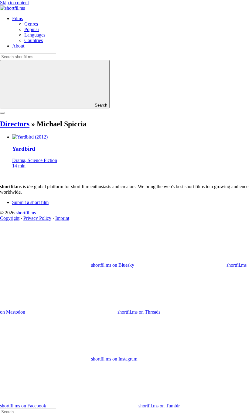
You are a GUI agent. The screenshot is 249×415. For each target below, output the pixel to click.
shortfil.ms (26, 212)
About (18, 45)
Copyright (9, 218)
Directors (14, 124)
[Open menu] (2, 113)
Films (17, 18)
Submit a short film (30, 202)
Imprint (62, 218)
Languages (34, 34)
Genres (31, 23)
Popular (31, 29)
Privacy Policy (37, 218)
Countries (33, 40)
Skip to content (14, 2)
